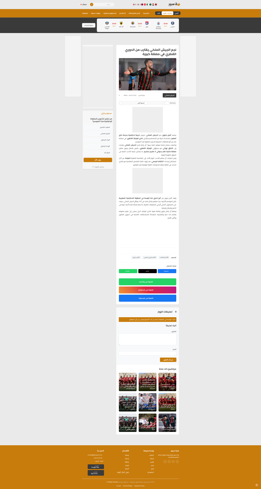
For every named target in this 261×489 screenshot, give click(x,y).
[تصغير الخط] (167, 102)
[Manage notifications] (256, 485)
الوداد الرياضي (105, 146)
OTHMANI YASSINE (112, 482)
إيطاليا (127, 461)
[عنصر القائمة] (156, 4)
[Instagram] (123, 4)
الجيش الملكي (169, 95)
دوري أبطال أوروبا (123, 472)
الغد (158, 13)
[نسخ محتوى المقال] (120, 103)
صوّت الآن (98, 160)
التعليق (173, 331)
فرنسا (127, 465)
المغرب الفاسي (105, 127)
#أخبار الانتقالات (164, 257)
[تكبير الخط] (163, 102)
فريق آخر (107, 152)
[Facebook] (127, 4)
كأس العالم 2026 (134, 13)
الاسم (174, 349)
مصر (152, 465)
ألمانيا (127, 468)
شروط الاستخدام (127, 486)
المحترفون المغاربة (109, 13)
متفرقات (85, 13)
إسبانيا (127, 455)
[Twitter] (173, 461)
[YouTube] (120, 4)
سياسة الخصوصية (139, 486)
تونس (152, 461)
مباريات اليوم (167, 13)
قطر (152, 468)
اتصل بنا (119, 486)
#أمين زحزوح (136, 257)
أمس (176, 13)
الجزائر (152, 458)
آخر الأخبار (122, 13)
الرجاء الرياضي (105, 139)
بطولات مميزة (95, 13)
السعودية (150, 472)
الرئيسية (146, 13)
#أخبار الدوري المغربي (150, 257)
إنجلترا (127, 458)
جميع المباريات (88, 25)
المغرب (151, 455)
